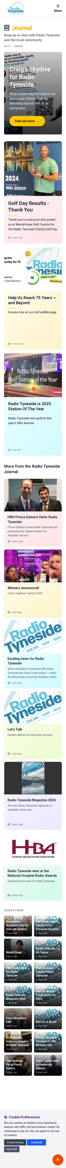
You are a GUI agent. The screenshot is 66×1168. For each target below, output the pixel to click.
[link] (33, 192)
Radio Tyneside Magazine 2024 (32, 800)
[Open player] (57, 1159)
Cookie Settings (15, 1142)
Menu (58, 10)
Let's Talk (15, 729)
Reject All (12, 1149)
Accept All (36, 1142)
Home (7, 46)
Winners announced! (23, 588)
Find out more (27, 121)
